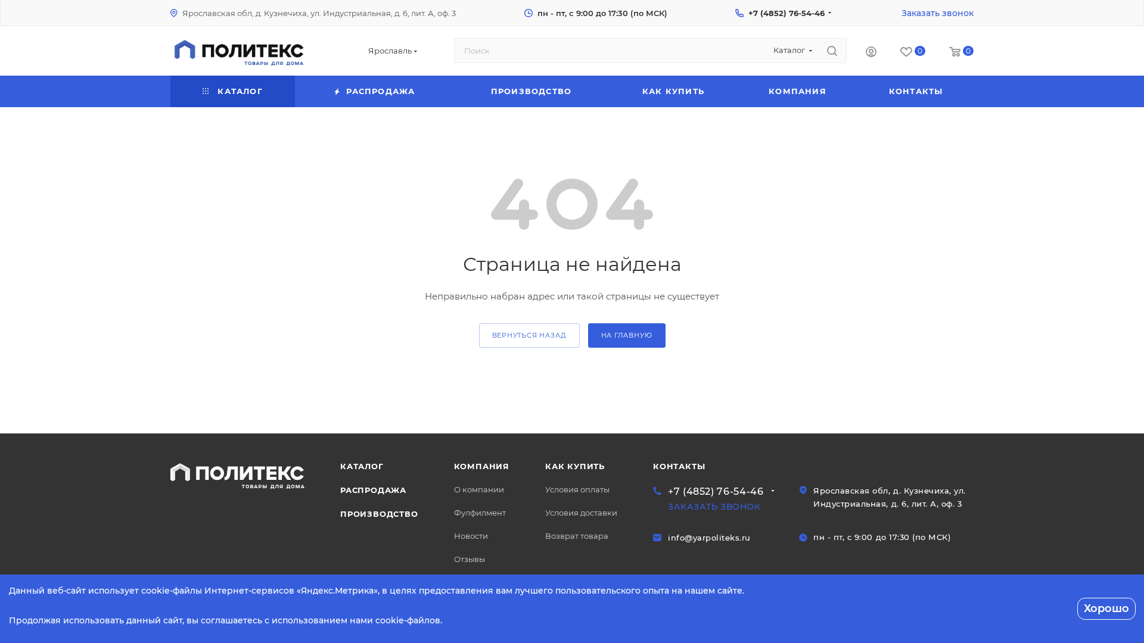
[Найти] (832, 50)
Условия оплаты (577, 489)
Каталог (362, 466)
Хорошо (1106, 608)
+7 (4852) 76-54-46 (786, 13)
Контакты (679, 466)
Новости (471, 536)
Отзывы (469, 559)
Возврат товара (576, 536)
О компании (479, 489)
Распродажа (373, 490)
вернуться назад (529, 335)
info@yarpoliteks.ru (709, 537)
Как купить (575, 466)
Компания (481, 466)
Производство (379, 514)
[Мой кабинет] (871, 53)
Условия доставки (581, 512)
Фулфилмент (480, 512)
